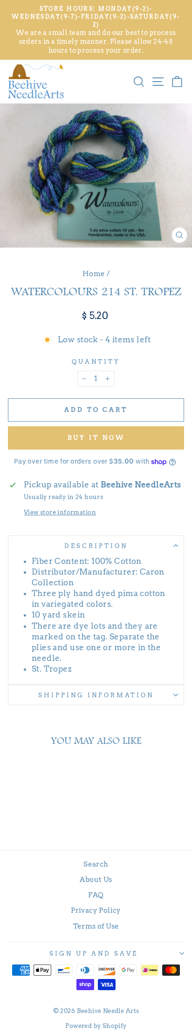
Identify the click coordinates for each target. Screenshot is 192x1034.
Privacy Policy (96, 910)
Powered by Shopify (95, 1025)
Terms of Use (96, 926)
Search (95, 864)
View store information (60, 512)
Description (96, 545)
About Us (96, 879)
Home (93, 273)
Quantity (96, 361)
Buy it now (96, 437)
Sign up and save (93, 953)
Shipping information (96, 695)
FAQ (95, 894)
